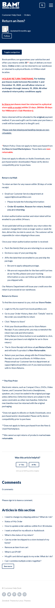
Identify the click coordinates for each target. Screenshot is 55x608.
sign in (11, 500)
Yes (22, 464)
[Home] (11, 5)
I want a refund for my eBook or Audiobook (24, 530)
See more (8, 566)
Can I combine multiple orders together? (23, 561)
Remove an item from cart (16, 547)
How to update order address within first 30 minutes (28, 526)
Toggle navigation (12, 52)
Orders (27, 15)
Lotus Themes (25, 600)
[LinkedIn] (33, 477)
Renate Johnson (18, 27)
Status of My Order (13, 521)
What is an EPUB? (13, 551)
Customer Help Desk (11, 15)
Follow (7, 36)
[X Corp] (27, 477)
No (35, 464)
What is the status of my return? (19, 535)
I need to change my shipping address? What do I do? (28, 517)
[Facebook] (21, 477)
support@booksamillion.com (18, 197)
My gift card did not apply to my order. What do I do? (29, 556)
